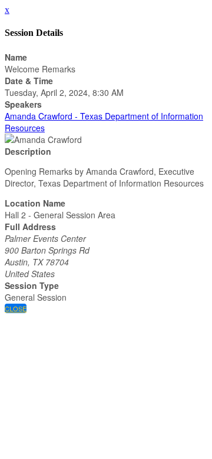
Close (15, 308)
